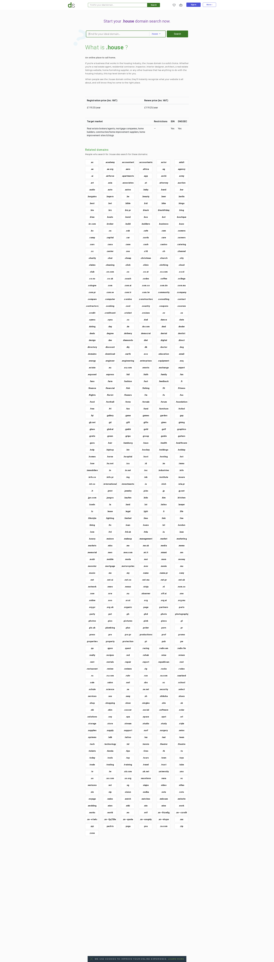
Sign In (193, 5)
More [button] (208, 5)
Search (154, 5)
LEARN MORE (176, 959)
